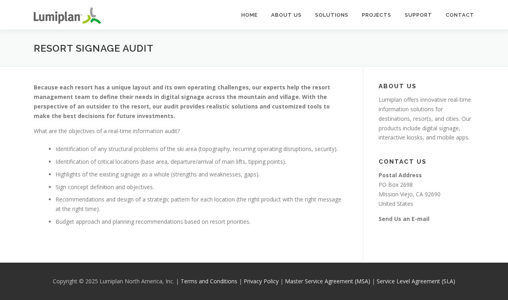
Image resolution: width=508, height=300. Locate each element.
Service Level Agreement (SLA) (416, 281)
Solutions (331, 15)
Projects (376, 15)
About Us (286, 15)
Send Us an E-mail (404, 219)
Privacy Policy (261, 281)
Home (249, 15)
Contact (460, 15)
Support (418, 15)
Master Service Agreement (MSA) (327, 281)
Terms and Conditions (209, 281)
